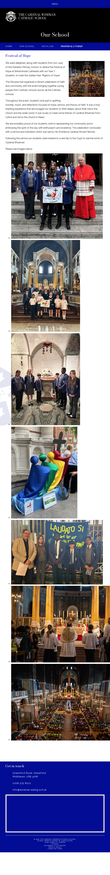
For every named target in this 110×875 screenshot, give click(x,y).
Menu (55, 4)
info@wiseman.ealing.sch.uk (30, 789)
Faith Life (48, 46)
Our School (27, 46)
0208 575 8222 (22, 783)
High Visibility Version (55, 842)
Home (8, 46)
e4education (67, 841)
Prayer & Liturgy (72, 46)
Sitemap (55, 844)
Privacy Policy (55, 847)
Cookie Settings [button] (55, 848)
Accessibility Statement (55, 845)
